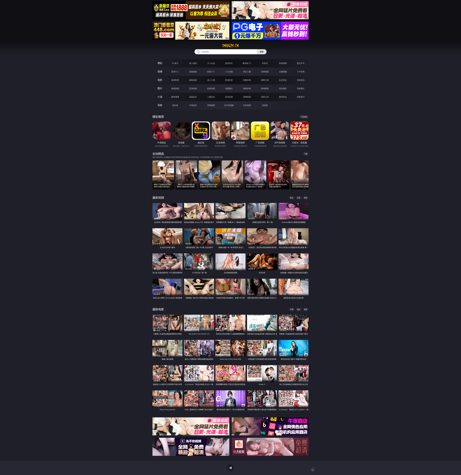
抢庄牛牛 (301, 63)
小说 (160, 96)
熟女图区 (283, 88)
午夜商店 (193, 105)
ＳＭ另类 (301, 71)
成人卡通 (211, 80)
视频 (160, 71)
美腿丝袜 (247, 88)
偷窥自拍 (175, 88)
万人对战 (211, 63)
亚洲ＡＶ (175, 71)
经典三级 (265, 80)
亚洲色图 (193, 88)
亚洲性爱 (175, 80)
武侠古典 (229, 97)
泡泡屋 (265, 105)
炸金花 (265, 63)
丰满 (291, 309)
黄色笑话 (283, 97)
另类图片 (301, 88)
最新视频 (158, 198)
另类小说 (265, 97)
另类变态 (301, 80)
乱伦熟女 (283, 80)
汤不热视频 (229, 105)
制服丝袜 (247, 80)
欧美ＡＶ (211, 71)
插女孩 (175, 105)
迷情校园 (247, 97)
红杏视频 (247, 105)
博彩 (160, 63)
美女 (291, 198)
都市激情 (175, 97)
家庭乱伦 (193, 97)
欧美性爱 (229, 80)
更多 (305, 198)
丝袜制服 (265, 71)
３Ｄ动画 (229, 71)
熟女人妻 (247, 71)
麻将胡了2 (247, 63)
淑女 (298, 309)
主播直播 (283, 71)
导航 (160, 105)
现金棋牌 (283, 63)
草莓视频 (211, 105)
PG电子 (175, 63)
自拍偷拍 (193, 71)
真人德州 (193, 63)
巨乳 (298, 198)
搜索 (262, 51)
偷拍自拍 (193, 80)
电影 (160, 80)
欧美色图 (211, 88)
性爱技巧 (301, 97)
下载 (305, 154)
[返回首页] (312, 470)
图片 (160, 88)
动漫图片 (229, 88)
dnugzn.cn (230, 45)
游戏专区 (229, 63)
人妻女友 (211, 97)
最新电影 (158, 309)
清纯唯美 (265, 88)
